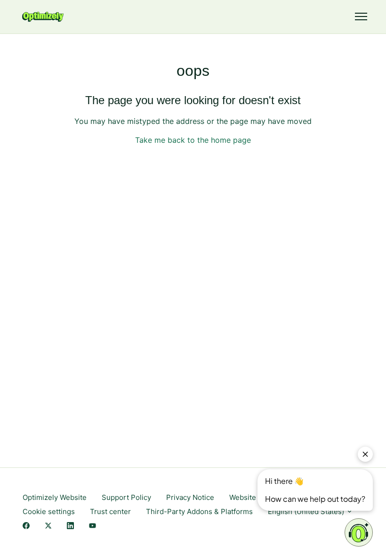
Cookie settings (49, 511)
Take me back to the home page (193, 140)
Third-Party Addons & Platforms (199, 511)
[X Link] (48, 526)
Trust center (110, 511)
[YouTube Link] (92, 526)
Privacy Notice (190, 497)
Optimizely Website (55, 497)
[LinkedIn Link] (70, 526)
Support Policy (126, 497)
